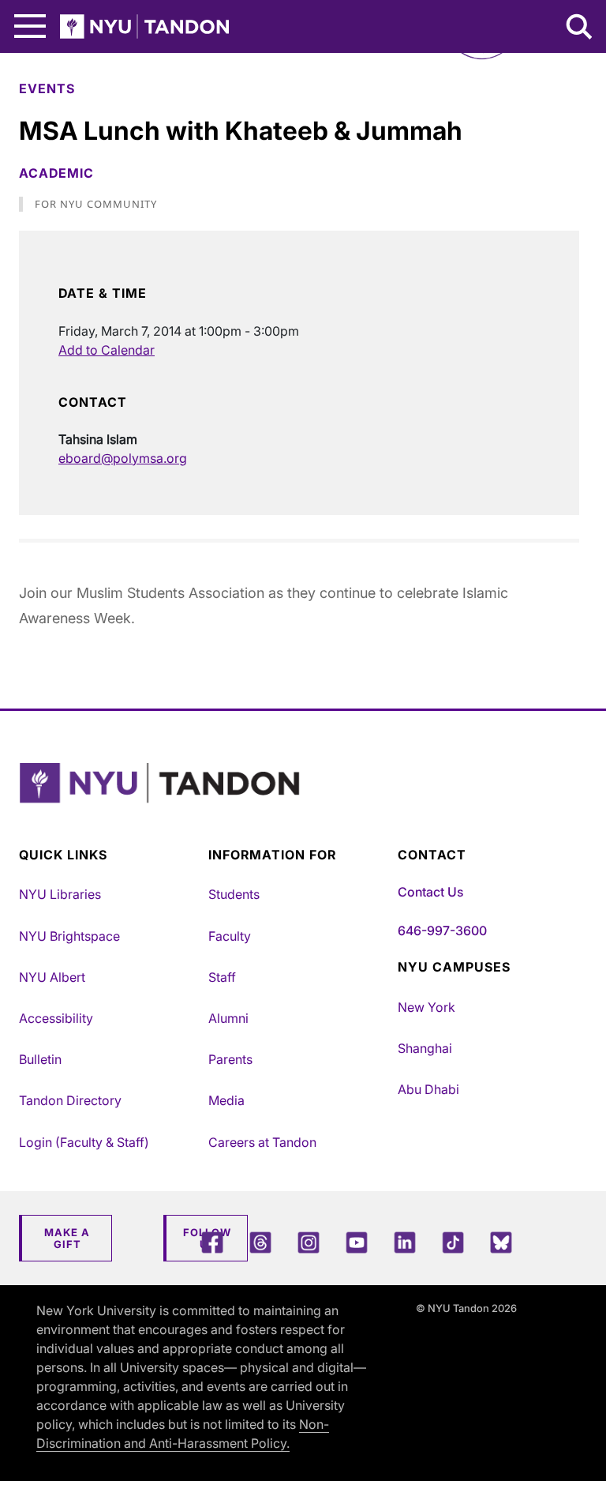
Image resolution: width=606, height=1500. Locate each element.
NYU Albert (52, 977)
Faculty (229, 936)
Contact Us (430, 892)
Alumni (228, 1018)
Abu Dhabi (428, 1089)
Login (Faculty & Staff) (84, 1142)
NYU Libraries (60, 894)
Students (234, 894)
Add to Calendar (106, 350)
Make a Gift (67, 1238)
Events (47, 88)
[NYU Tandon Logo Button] (299, 803)
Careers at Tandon (262, 1142)
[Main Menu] (30, 26)
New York (426, 1007)
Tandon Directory (70, 1100)
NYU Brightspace (69, 936)
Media (226, 1100)
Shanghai (425, 1048)
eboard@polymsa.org (122, 458)
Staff (222, 977)
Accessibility (56, 1018)
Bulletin (40, 1059)
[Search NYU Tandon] (580, 28)
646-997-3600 (442, 930)
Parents (230, 1059)
